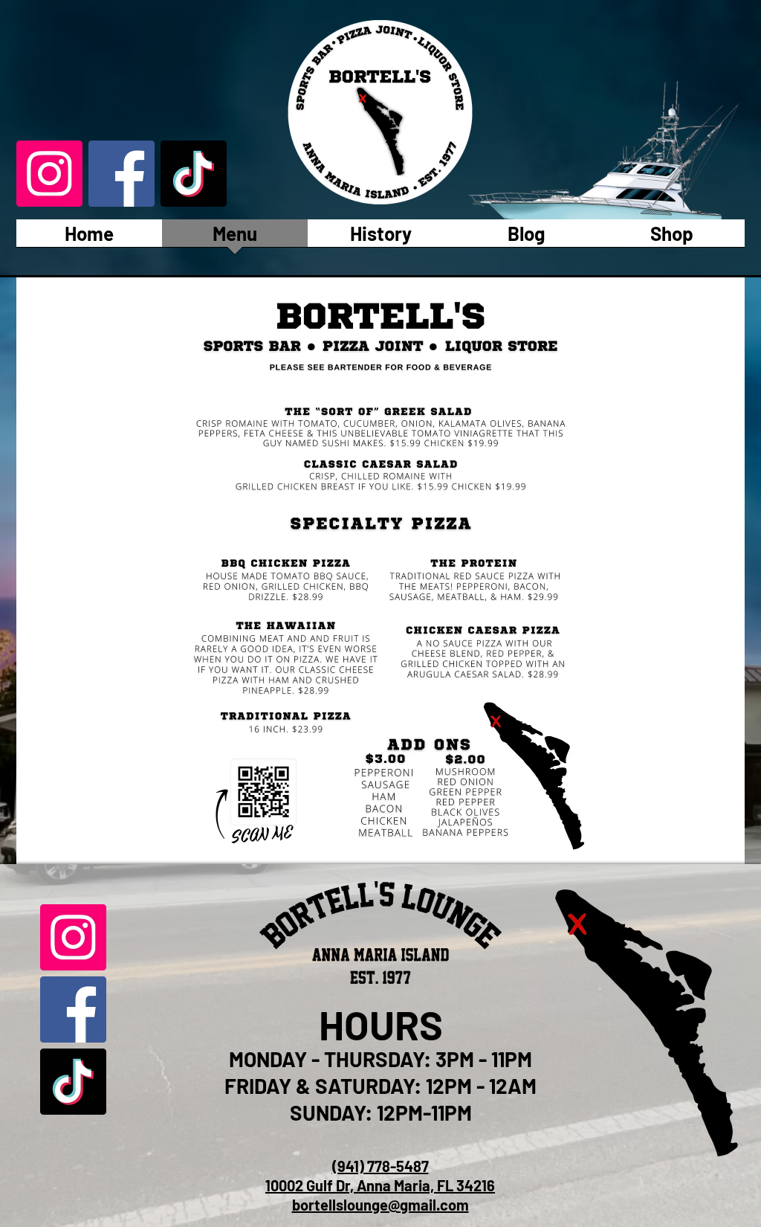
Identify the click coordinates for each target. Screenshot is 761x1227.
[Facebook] (121, 174)
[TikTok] (194, 174)
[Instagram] (49, 174)
